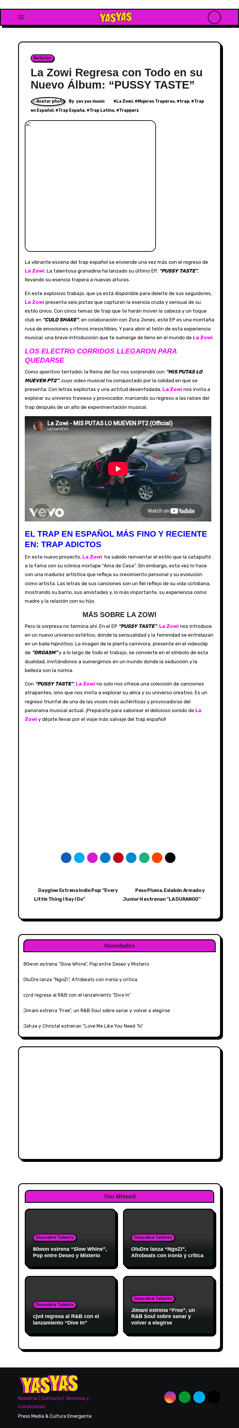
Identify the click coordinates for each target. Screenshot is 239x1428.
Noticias (42, 58)
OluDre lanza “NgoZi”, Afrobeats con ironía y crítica (80, 979)
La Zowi (124, 101)
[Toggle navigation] (21, 17)
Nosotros (28, 1398)
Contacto (51, 1398)
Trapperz (129, 110)
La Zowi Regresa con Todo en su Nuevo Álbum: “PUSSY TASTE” (117, 78)
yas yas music (90, 101)
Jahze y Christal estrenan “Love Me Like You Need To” (83, 1026)
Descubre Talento (55, 1237)
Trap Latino (101, 110)
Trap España (71, 110)
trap (184, 101)
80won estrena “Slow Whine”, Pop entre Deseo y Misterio (86, 964)
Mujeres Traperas (156, 101)
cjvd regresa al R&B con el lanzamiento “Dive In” (77, 995)
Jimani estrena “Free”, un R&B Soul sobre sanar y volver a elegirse (96, 1010)
